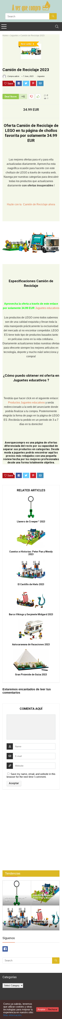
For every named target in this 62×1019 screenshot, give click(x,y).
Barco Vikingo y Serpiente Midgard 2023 (31, 614)
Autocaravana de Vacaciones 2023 (31, 644)
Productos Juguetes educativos (26, 402)
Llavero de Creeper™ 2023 (31, 521)
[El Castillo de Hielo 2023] (17, 907)
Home (5, 35)
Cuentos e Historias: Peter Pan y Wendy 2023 (31, 553)
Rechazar (52, 1009)
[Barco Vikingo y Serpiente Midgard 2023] (45, 907)
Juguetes (14, 35)
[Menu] (4, 26)
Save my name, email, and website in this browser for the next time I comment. (31, 775)
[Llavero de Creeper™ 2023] (17, 882)
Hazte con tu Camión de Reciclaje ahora (31, 204)
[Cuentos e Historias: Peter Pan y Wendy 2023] (45, 882)
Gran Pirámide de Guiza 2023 (31, 674)
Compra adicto (13, 76)
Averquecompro (15, 442)
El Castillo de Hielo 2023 (31, 584)
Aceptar (41, 1009)
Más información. (12, 1015)
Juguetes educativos (47, 308)
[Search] (57, 26)
